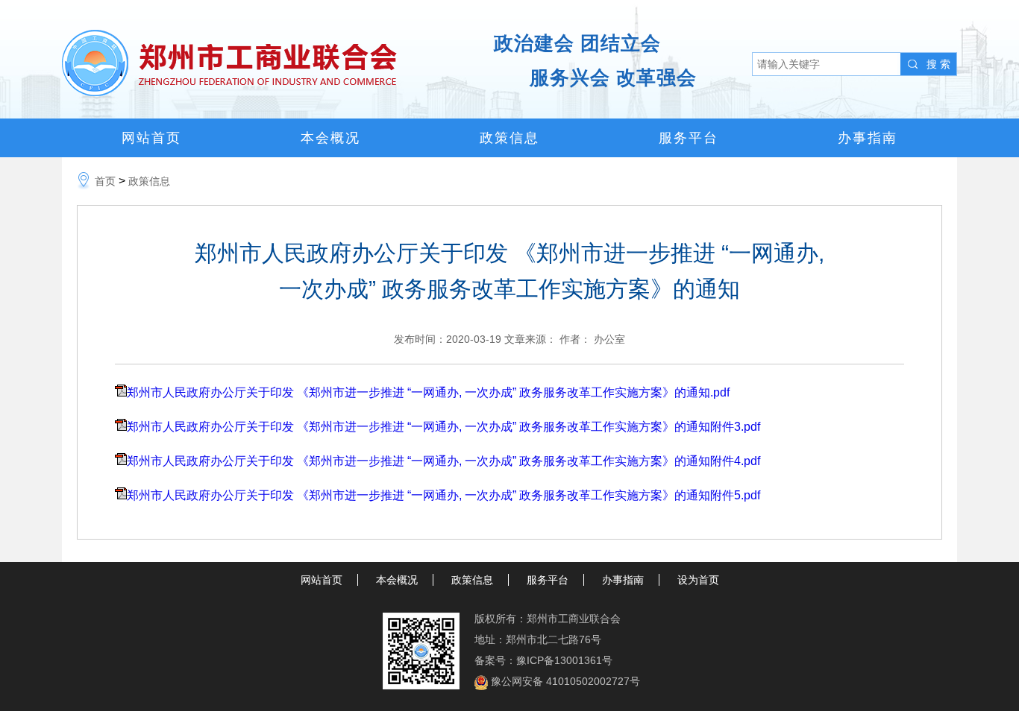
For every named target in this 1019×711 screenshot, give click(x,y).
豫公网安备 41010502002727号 (565, 681)
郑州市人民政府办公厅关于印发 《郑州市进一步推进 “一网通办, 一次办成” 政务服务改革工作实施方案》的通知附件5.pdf (443, 495)
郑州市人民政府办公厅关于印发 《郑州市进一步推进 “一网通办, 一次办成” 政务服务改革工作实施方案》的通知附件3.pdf (443, 426)
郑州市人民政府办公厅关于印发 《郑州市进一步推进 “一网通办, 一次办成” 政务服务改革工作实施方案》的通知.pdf (428, 392)
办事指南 (867, 137)
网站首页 (151, 137)
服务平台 (688, 137)
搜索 (939, 64)
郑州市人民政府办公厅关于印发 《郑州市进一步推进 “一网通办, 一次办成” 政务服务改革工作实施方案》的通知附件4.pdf (443, 461)
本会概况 (330, 137)
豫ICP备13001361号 (564, 660)
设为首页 (698, 580)
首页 (105, 181)
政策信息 (509, 137)
